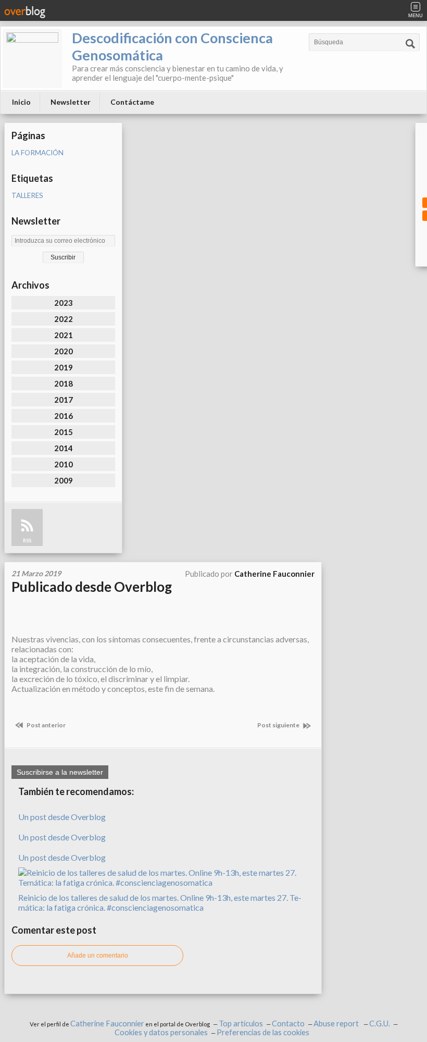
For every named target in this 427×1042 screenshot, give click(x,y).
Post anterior (46, 725)
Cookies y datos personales (161, 1032)
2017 (63, 399)
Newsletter (71, 101)
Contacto (288, 1023)
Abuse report (336, 1023)
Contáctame (132, 101)
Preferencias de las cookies (263, 1032)
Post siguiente (278, 725)
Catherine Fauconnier (107, 1023)
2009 (63, 480)
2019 (63, 367)
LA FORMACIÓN (37, 152)
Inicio (21, 101)
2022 (63, 319)
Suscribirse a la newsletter (60, 772)
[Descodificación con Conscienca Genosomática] (32, 58)
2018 (63, 383)
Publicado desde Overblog (91, 586)
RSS (27, 540)
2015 (63, 432)
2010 (63, 464)
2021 (63, 335)
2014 (63, 448)
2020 (63, 351)
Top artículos (241, 1023)
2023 (63, 302)
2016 (63, 415)
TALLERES (27, 195)
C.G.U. (379, 1023)
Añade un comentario (97, 955)
